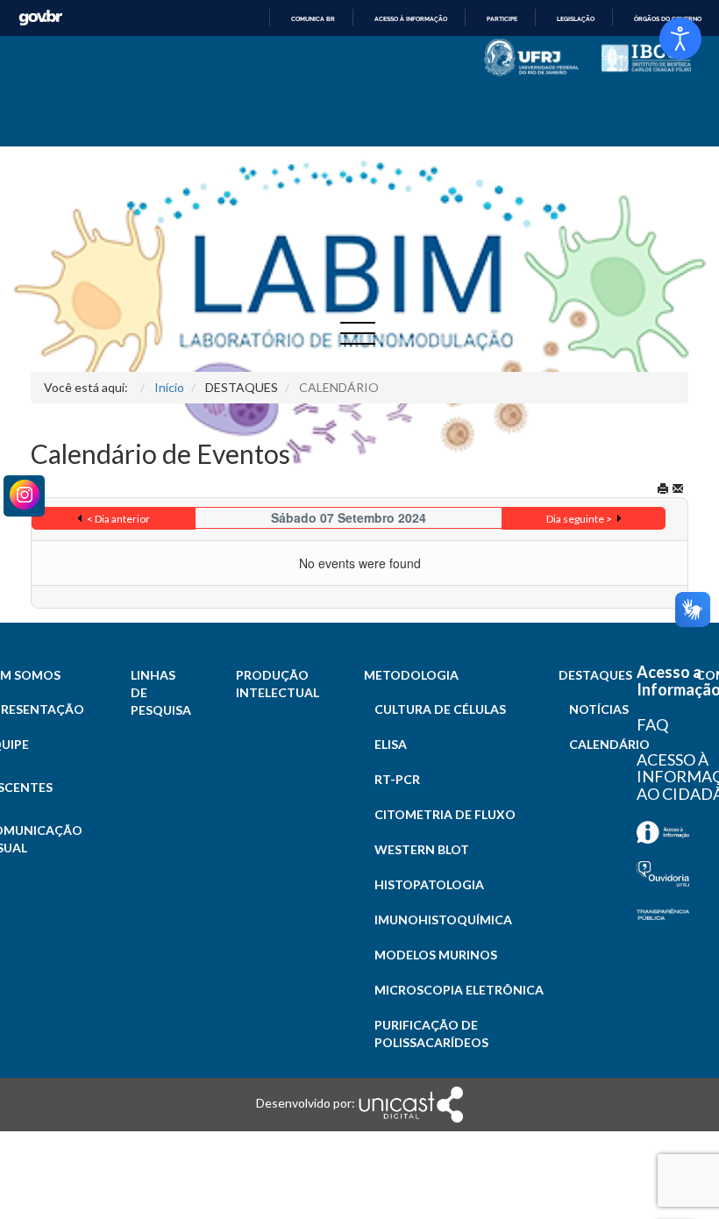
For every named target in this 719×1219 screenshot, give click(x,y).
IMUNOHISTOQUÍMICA (443, 919)
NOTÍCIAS (599, 709)
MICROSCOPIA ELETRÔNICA (459, 989)
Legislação (575, 19)
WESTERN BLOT (421, 849)
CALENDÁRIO (609, 744)
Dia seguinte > (579, 518)
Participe (502, 19)
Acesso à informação (410, 19)
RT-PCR (397, 779)
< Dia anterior (118, 518)
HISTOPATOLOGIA (429, 884)
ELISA (390, 744)
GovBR (40, 18)
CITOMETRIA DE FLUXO (445, 814)
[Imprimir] (663, 488)
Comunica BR (313, 19)
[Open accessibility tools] (680, 39)
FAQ (652, 724)
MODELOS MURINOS (435, 954)
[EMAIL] (678, 488)
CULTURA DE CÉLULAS (440, 709)
